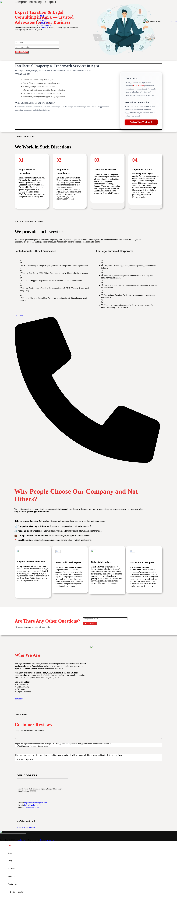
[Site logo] (14, 42)
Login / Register (16, 892)
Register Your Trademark (141, 122)
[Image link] (13, 833)
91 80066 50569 (32, 807)
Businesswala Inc (47, 840)
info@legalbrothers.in (33, 805)
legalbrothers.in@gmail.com (35, 803)
